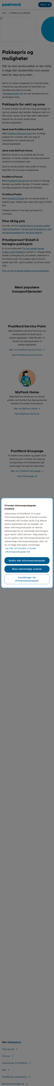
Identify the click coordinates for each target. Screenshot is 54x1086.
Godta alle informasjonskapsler (27, 560)
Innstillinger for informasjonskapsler (27, 579)
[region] (27, 543)
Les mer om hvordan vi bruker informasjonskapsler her (20, 550)
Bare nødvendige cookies (27, 569)
